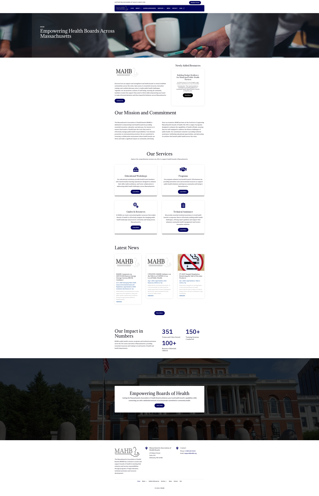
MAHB (179, 83)
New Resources (195, 85)
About (138, 8)
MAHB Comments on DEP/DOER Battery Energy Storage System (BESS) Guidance (126, 277)
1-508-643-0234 (190, 451)
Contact (174, 8)
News (168, 8)
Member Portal (195, 2)
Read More (188, 96)
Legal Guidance (187, 85)
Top (190, 86)
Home (132, 8)
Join (180, 8)
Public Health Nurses (183, 86)
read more (119, 301)
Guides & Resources (149, 8)
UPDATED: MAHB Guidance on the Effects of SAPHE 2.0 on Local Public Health (159, 276)
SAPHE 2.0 (157, 283)
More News (159, 313)
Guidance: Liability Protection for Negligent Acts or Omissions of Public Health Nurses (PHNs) (188, 77)
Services (160, 8)
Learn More (136, 191)
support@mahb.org (190, 453)
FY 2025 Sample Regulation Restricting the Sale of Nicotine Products (190, 276)
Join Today (160, 405)
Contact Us (120, 100)
